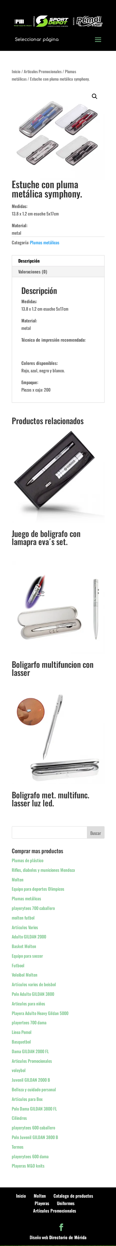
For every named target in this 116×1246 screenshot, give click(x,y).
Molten (18, 879)
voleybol (19, 1070)
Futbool (18, 965)
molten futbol (23, 917)
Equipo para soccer (27, 955)
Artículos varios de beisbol (34, 984)
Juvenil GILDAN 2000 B (31, 1079)
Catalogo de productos (73, 1195)
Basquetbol (21, 1041)
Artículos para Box (27, 1099)
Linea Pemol (22, 1032)
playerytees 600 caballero (33, 1127)
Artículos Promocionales (54, 1210)
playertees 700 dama (29, 1022)
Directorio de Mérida (67, 1237)
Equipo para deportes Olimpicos (38, 888)
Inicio (16, 71)
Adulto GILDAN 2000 (29, 936)
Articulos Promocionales (43, 71)
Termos (18, 1146)
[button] (94, 96)
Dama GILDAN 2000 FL (30, 1051)
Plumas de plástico (27, 860)
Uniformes (66, 1203)
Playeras (42, 1203)
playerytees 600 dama (30, 1156)
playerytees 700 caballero (33, 908)
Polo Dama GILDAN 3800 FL (34, 1108)
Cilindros (19, 1118)
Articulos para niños (28, 1003)
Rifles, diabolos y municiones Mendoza (43, 870)
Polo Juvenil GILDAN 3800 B (35, 1137)
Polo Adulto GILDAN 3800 (33, 994)
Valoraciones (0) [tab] (32, 271)
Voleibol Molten (24, 974)
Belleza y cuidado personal (34, 1089)
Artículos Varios (25, 927)
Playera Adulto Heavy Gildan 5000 (40, 1013)
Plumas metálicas (44, 242)
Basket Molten (24, 946)
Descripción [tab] (29, 260)
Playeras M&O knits (28, 1165)
